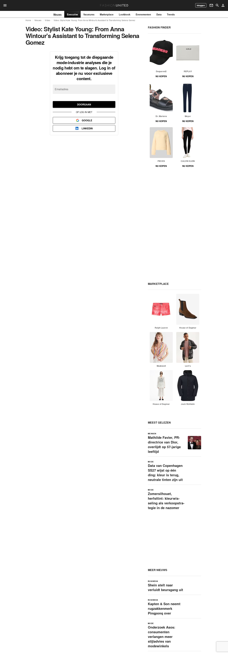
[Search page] (217, 5)
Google (87, 120)
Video (47, 20)
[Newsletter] (211, 5)
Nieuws (38, 20)
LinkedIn (87, 128)
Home (28, 20)
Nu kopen (161, 76)
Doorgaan (84, 104)
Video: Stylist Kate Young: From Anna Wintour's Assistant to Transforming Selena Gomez (94, 20)
